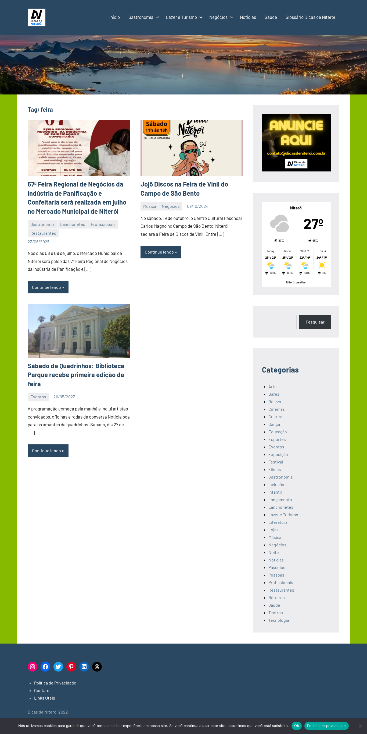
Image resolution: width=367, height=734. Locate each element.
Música (149, 206)
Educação (277, 431)
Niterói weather (296, 282)
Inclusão (276, 484)
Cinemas (276, 409)
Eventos (38, 396)
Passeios (276, 567)
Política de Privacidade (55, 682)
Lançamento (280, 499)
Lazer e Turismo (181, 17)
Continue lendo (46, 287)
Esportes (277, 439)
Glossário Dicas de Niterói (310, 17)
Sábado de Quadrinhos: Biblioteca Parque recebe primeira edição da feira (76, 375)
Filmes (274, 469)
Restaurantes (43, 233)
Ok (296, 726)
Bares (273, 393)
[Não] (360, 726)
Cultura (275, 416)
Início (114, 17)
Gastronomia (140, 17)
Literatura (277, 522)
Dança (274, 424)
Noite (273, 552)
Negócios (218, 17)
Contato (41, 690)
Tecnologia (278, 620)
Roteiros (276, 597)
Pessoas (276, 574)
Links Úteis (44, 697)
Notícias (248, 17)
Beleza (274, 401)
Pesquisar (315, 321)
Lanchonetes (72, 224)
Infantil (275, 491)
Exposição (278, 454)
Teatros (275, 612)
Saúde (271, 17)
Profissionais (103, 224)
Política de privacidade (326, 726)
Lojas (273, 529)
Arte (272, 386)
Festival (275, 461)
